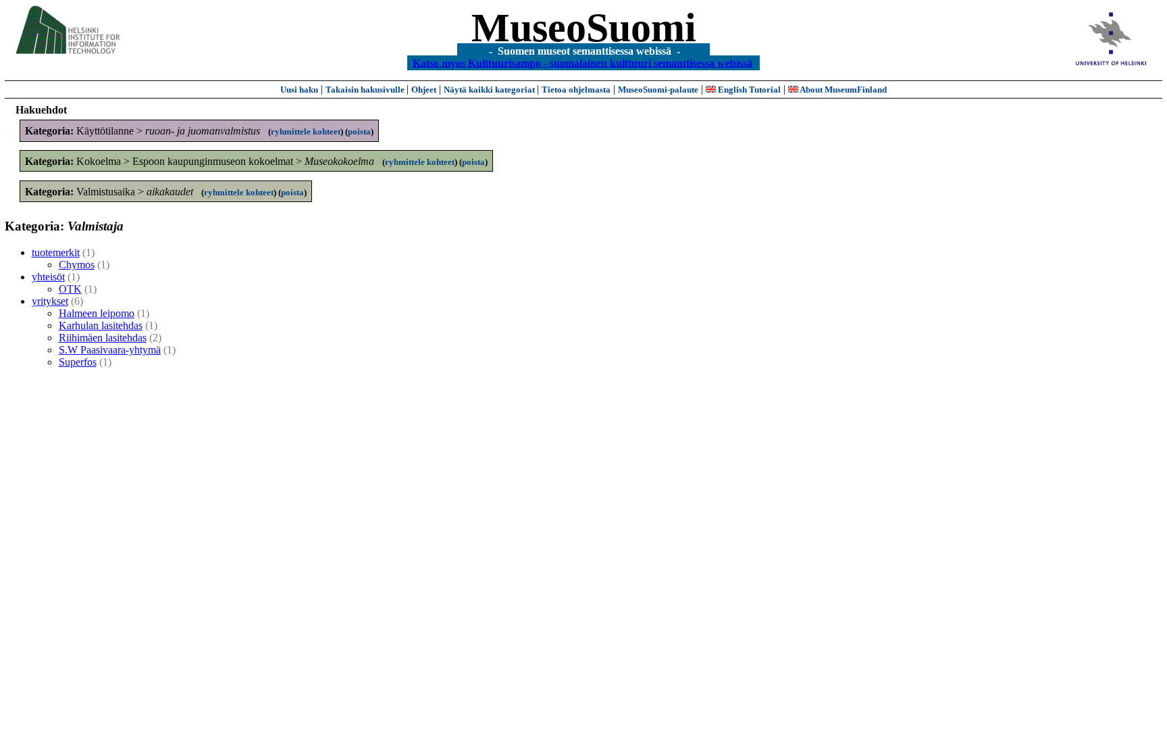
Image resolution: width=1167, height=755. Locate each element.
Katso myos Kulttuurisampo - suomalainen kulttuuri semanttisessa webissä (582, 62)
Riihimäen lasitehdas (103, 337)
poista (359, 131)
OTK (70, 289)
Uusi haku (299, 89)
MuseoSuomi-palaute (658, 89)
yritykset (50, 301)
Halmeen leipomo (96, 313)
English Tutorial (748, 89)
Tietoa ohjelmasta (576, 89)
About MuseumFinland (842, 89)
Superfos (78, 362)
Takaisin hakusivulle (366, 89)
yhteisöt (48, 277)
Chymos (77, 264)
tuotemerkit (56, 252)
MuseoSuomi (583, 27)
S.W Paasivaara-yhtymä (110, 350)
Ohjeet (423, 89)
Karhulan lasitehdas (100, 325)
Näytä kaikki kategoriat (490, 89)
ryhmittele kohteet (305, 131)
